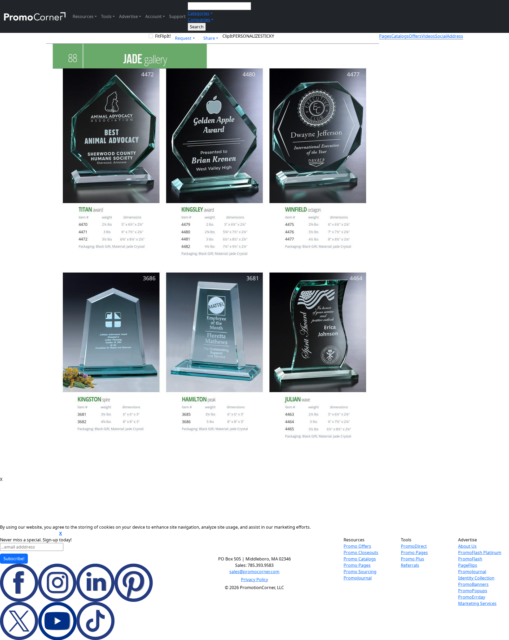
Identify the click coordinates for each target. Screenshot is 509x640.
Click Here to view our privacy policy (29, 533)
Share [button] (209, 38)
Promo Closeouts (361, 552)
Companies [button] (199, 20)
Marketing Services (477, 603)
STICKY (267, 36)
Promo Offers (357, 546)
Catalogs (400, 36)
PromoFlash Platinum (479, 552)
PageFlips (467, 565)
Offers (415, 36)
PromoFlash (470, 559)
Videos (428, 36)
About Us (467, 546)
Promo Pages (357, 565)
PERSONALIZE (246, 36)
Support (177, 16)
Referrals (410, 565)
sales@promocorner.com (254, 572)
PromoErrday (471, 597)
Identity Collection (476, 578)
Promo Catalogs (360, 559)
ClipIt (227, 36)
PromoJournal (358, 578)
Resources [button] (83, 16)
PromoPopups (472, 591)
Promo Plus (412, 559)
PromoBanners (473, 584)
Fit (157, 36)
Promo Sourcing (360, 572)
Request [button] (183, 38)
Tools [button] (106, 16)
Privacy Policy (254, 579)
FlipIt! (165, 36)
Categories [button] (198, 13)
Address (455, 36)
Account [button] (153, 16)
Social (441, 36)
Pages (385, 36)
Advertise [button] (128, 16)
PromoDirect (414, 546)
